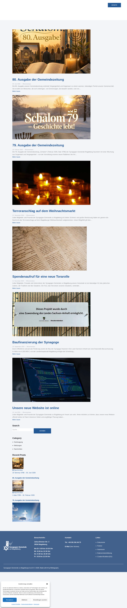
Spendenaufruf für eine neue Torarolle (40, 276)
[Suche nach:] (23, 430)
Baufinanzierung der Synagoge (35, 342)
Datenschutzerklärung (27, 604)
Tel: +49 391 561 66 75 (73, 542)
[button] (47, 584)
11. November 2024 (18, 281)
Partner (99, 546)
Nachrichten (18, 449)
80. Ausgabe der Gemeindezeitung (38, 79)
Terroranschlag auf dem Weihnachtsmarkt (43, 211)
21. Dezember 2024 (18, 215)
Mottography (54, 568)
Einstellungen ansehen (40, 600)
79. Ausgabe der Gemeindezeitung (38, 145)
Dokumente (101, 542)
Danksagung (18, 442)
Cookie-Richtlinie (16, 604)
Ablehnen (24, 600)
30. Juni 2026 (16, 84)
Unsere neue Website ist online (35, 408)
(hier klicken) (72, 546)
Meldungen (18, 445)
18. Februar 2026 (17, 149)
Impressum (36, 604)
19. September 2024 (18, 346)
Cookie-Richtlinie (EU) (104, 556)
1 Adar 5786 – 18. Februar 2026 (23, 495)
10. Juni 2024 (16, 412)
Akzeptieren (9, 600)
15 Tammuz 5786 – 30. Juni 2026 (24, 473)
